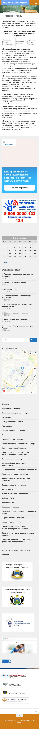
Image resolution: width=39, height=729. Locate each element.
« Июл (4, 262)
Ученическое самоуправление (15, 494)
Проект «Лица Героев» (11, 522)
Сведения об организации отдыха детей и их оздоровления (17, 540)
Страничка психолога (11, 435)
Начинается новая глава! (15, 283)
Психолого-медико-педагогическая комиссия (18, 534)
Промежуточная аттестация (15, 474)
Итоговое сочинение (11, 507)
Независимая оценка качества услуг (18, 443)
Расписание (7, 417)
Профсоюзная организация (14, 430)
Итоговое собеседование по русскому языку (19, 512)
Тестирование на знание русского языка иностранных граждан (17, 527)
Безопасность (8, 502)
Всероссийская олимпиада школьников (14, 464)
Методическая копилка (12, 421)
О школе (5, 404)
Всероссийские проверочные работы (18, 459)
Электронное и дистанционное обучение (16, 479)
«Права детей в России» (12, 439)
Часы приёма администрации (15, 413)
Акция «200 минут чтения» (16, 319)
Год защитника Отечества (13, 518)
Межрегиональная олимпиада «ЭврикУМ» (16, 297)
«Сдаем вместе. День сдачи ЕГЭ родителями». (17, 305)
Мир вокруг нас (11, 289)
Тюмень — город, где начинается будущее (17, 275)
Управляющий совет (11, 408)
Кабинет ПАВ (8, 498)
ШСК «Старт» (7, 489)
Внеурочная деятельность (14, 485)
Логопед (5, 554)
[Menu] (36, 2)
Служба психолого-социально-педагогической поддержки (15, 453)
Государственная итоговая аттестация (19, 470)
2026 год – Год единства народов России (17, 327)
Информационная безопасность (16, 448)
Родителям (7, 426)
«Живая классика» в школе (16, 313)
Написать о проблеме (19, 188)
